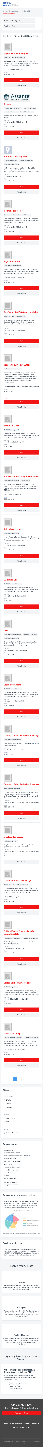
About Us (26, 1423)
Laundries (7, 1176)
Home (6, 1423)
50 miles (8, 1104)
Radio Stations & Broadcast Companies (17, 1155)
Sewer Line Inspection (11, 1170)
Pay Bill (27, 1427)
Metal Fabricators (10, 1178)
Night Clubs (8, 1164)
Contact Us (35, 1423)
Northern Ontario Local (10, 11)
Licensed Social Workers (12, 1153)
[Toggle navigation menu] (40, 4)
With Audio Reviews (13, 1122)
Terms (15, 1427)
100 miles (9, 1107)
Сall (21, 80)
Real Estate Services (13, 1133)
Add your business (21, 1413)
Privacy (21, 1427)
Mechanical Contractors (12, 1167)
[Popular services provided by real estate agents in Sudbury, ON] (21, 1220)
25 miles (8, 1100)
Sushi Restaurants (10, 1173)
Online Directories (15, 1423)
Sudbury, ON (26, 11)
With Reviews (10, 1118)
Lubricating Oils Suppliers (12, 1161)
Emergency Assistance (11, 1185)
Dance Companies (10, 1158)
